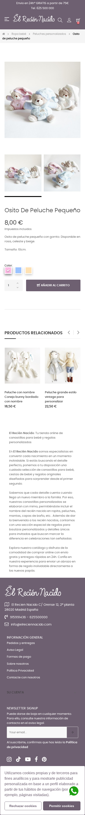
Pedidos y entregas (21, 643)
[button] (51, 795)
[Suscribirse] (72, 732)
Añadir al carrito (55, 285)
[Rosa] (8, 270)
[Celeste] (18, 270)
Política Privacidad (20, 670)
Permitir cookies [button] (61, 806)
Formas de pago (19, 656)
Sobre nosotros (18, 663)
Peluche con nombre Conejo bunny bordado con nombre (21, 397)
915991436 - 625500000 (29, 617)
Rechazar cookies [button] (23, 806)
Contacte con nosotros (23, 677)
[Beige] (28, 270)
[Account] (69, 20)
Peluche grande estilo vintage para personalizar (60, 397)
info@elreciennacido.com (31, 624)
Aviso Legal (15, 650)
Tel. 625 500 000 (42, 8)
